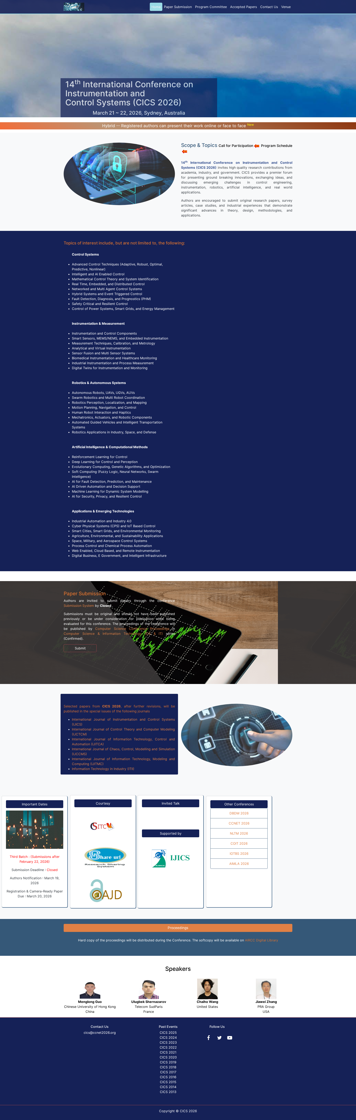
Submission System (79, 606)
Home (156, 7)
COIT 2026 (239, 843)
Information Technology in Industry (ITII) (103, 769)
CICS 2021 (168, 1052)
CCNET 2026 (239, 823)
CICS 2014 (168, 1087)
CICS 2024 (168, 1037)
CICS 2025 (168, 1032)
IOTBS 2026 (239, 853)
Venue (286, 7)
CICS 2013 (168, 1092)
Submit (80, 648)
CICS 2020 (168, 1057)
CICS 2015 (168, 1082)
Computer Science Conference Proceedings (132, 629)
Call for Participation (236, 146)
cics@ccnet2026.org (100, 1032)
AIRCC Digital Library (261, 940)
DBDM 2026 (239, 813)
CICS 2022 (168, 1047)
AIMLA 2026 (239, 864)
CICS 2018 (168, 1067)
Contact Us (269, 7)
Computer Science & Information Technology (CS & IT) (113, 634)
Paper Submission (178, 7)
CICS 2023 (168, 1042)
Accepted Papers (243, 7)
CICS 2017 (168, 1072)
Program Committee (211, 7)
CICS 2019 (168, 1062)
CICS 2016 (168, 1077)
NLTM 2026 (239, 833)
